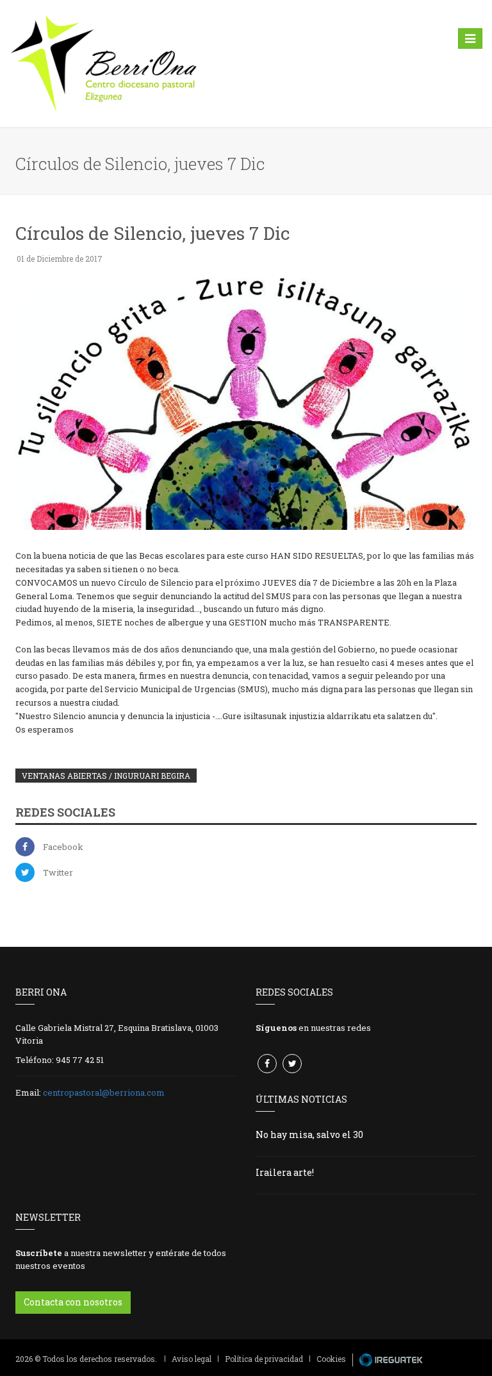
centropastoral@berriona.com (104, 1092)
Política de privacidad (264, 1359)
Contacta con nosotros (73, 1302)
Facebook (63, 847)
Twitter (58, 872)
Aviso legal (191, 1359)
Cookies (331, 1359)
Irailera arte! (285, 1172)
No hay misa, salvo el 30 (309, 1134)
